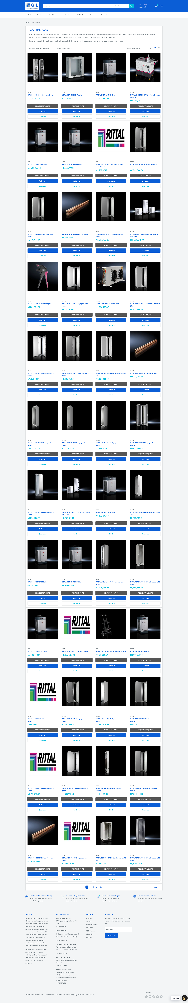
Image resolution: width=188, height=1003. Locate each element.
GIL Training (69, 15)
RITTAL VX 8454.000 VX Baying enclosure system (109, 720)
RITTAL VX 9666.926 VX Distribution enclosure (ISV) (145, 305)
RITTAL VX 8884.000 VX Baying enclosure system (41, 789)
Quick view (42, 116)
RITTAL (29, 92)
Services (40, 15)
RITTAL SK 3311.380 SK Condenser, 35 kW (75, 651)
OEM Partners (81, 15)
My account (142, 7)
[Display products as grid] (155, 48)
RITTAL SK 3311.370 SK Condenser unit (108, 304)
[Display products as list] (159, 48)
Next (155, 887)
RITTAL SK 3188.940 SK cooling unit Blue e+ (41, 95)
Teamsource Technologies (85, 995)
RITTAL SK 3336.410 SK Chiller (140, 651)
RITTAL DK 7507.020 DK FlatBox (72, 95)
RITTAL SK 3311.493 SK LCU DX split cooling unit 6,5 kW (144, 235)
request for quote (42, 106)
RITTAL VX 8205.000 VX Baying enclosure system (41, 235)
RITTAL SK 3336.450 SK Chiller (106, 512)
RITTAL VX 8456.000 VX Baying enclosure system (41, 374)
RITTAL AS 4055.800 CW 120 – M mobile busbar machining (145, 96)
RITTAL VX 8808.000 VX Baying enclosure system (41, 444)
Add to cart (42, 111)
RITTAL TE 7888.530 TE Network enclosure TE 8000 (145, 583)
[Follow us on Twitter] (150, 996)
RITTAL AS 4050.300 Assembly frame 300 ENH (111, 651)
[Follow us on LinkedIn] (161, 996)
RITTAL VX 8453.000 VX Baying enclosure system (75, 305)
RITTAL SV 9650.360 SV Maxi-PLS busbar (41, 858)
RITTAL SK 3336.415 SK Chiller (37, 651)
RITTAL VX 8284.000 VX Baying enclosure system (75, 374)
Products (28, 15)
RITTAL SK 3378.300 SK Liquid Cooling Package (108, 789)
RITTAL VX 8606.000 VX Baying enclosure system (75, 859)
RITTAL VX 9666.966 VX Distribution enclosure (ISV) (111, 374)
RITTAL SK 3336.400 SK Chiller (37, 164)
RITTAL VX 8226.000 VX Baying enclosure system (143, 166)
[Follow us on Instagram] (153, 996)
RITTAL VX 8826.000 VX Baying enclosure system (75, 444)
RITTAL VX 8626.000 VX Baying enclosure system (41, 720)
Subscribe (111, 935)
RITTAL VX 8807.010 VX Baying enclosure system (143, 444)
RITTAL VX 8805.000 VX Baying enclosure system (41, 513)
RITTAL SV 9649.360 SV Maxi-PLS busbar (143, 373)
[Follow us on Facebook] (146, 996)
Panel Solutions (54, 15)
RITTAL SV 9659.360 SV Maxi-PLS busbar (75, 234)
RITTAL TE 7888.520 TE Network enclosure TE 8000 (145, 859)
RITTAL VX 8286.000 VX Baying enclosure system (109, 235)
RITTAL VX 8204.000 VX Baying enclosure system (143, 789)
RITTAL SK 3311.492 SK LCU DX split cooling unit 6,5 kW (76, 513)
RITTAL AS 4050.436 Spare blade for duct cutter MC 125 (109, 166)
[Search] (131, 6)
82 (101, 887)
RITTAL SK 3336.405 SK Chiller (72, 164)
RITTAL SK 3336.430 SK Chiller (72, 582)
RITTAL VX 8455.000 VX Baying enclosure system (109, 583)
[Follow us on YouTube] (157, 996)
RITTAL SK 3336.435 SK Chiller (37, 582)
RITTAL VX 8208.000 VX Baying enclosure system (75, 720)
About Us (92, 15)
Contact (104, 15)
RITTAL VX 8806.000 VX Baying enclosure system (109, 444)
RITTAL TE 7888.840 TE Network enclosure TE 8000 (111, 859)
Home (27, 22)
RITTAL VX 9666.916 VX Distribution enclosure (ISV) (145, 513)
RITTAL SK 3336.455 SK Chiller (106, 95)
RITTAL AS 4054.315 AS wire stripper (39, 304)
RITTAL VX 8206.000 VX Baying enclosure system (143, 720)
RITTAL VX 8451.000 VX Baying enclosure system (75, 789)
